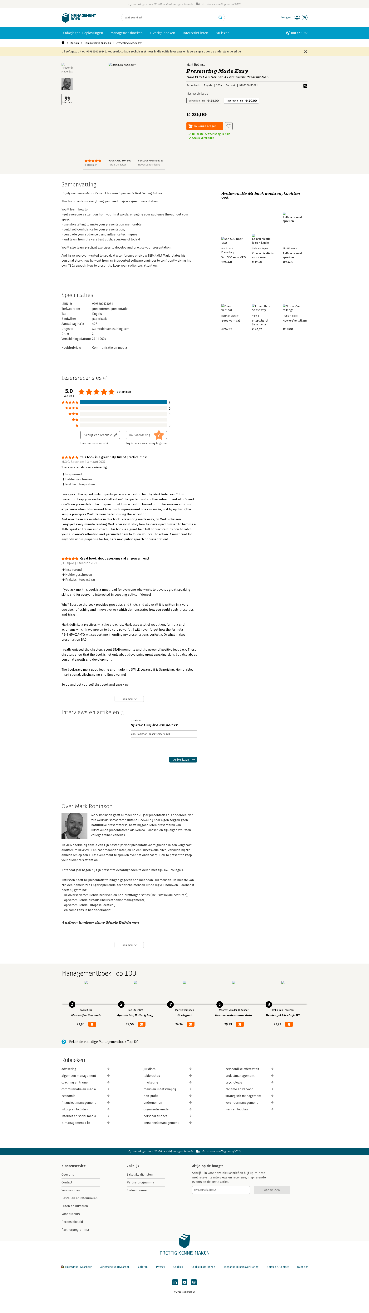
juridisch (150, 1069)
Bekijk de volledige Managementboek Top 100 (103, 1042)
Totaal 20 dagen (117, 164)
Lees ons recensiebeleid (94, 443)
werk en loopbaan (237, 1109)
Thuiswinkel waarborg (78, 1267)
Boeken (74, 43)
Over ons (68, 1174)
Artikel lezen (181, 759)
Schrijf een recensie (98, 435)
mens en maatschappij (160, 1089)
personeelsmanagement (161, 1123)
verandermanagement (241, 1102)
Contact (67, 1182)
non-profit (151, 1096)
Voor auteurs (71, 1214)
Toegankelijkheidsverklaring (241, 1267)
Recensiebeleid (72, 1222)
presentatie (119, 309)
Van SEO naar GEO (233, 257)
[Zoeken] (220, 17)
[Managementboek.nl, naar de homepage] (79, 21)
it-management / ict (76, 1123)
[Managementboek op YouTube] (184, 1282)
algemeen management (79, 1076)
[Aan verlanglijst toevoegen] (229, 126)
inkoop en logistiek (75, 1109)
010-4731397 (299, 33)
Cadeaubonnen (138, 1190)
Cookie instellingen (203, 1267)
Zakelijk (133, 1166)
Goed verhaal (230, 320)
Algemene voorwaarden (115, 1267)
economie (68, 1096)
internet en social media (79, 1116)
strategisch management (243, 1096)
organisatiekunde (156, 1109)
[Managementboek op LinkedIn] (175, 1282)
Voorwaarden (71, 1190)
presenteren (101, 309)
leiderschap (152, 1076)
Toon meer (127, 699)
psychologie (233, 1082)
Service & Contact (278, 1267)
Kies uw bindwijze (197, 93)
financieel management (79, 1102)
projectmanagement (239, 1076)
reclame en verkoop (239, 1089)
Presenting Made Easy (128, 43)
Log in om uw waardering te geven (146, 443)
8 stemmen (91, 164)
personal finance (155, 1116)
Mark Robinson (196, 65)
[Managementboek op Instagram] (194, 1282)
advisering (69, 1069)
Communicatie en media (98, 43)
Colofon (143, 1267)
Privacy (160, 1267)
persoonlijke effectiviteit (242, 1069)
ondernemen (153, 1102)
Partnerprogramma (75, 1230)
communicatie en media (79, 1089)
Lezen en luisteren (75, 1206)
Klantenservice (74, 1166)
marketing (151, 1082)
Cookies (178, 1267)
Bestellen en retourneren (80, 1198)
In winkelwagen (205, 126)
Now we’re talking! (295, 320)
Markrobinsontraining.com (111, 329)
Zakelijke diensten (140, 1174)
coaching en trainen (76, 1082)
